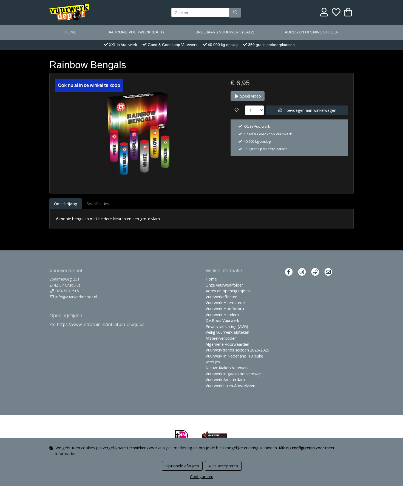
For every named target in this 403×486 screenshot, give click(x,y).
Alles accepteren (223, 465)
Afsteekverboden (221, 338)
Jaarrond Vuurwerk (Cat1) (135, 32)
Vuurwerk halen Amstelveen (230, 385)
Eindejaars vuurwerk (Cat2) (224, 32)
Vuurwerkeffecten (221, 296)
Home (70, 32)
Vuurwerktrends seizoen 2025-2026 (237, 350)
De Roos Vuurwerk (222, 320)
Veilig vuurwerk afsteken (227, 332)
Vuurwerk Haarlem (222, 314)
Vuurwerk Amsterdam (225, 379)
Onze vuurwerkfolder (224, 285)
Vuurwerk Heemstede (225, 302)
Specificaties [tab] (98, 203)
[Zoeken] (235, 12)
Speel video (250, 96)
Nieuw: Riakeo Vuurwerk (227, 367)
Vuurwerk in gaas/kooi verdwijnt (234, 373)
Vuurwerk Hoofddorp (225, 308)
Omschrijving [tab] (65, 203)
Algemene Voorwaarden (227, 344)
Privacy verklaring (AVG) (227, 326)
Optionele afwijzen (182, 465)
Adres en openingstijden (312, 32)
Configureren (201, 476)
